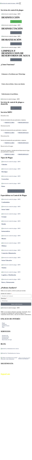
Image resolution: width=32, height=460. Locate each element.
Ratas (3, 186)
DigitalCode (5, 374)
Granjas (3, 217)
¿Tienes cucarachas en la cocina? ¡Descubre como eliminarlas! (24, 358)
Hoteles (3, 224)
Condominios (5, 202)
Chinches (4, 164)
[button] (2, 7)
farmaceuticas (5, 231)
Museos (3, 238)
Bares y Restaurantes (7, 282)
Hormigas (4, 172)
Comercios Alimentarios (8, 253)
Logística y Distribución (8, 275)
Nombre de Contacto (6, 293)
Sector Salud (5, 209)
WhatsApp (3, 298)
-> (8, 122)
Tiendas (3, 268)
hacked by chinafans (15, 348)
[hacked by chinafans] (6, 348)
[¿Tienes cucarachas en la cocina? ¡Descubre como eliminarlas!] (9, 358)
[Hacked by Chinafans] (6, 353)
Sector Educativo (6, 260)
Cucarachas (5, 179)
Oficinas (3, 246)
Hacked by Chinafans (16, 353)
